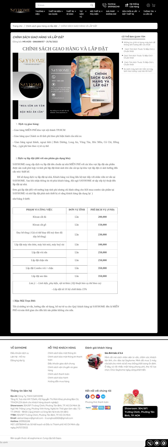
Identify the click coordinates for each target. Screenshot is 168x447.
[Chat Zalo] (163, 443)
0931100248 (24, 421)
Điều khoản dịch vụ (19, 353)
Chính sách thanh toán (58, 374)
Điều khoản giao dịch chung (61, 363)
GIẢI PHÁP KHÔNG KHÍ (111, 12)
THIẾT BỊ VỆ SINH (70, 12)
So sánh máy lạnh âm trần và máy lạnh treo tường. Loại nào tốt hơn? (138, 70)
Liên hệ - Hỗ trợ (17, 356)
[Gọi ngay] (150, 443)
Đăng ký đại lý (17, 360)
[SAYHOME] (20, 10)
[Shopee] (93, 396)
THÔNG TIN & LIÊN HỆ (148, 12)
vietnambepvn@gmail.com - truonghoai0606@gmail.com (45, 418)
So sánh (4, 442)
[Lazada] (98, 396)
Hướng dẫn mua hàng (58, 381)
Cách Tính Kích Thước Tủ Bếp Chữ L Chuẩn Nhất (139, 63)
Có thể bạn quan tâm (133, 36)
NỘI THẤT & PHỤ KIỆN (95, 12)
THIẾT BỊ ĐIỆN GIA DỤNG (55, 12)
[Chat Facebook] (157, 443)
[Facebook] (87, 396)
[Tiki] (103, 396)
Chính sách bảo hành (58, 377)
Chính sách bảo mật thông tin (62, 353)
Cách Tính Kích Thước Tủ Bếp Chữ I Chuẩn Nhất (138, 56)
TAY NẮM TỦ (81, 14)
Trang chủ (17, 26)
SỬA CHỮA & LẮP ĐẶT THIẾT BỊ (129, 12)
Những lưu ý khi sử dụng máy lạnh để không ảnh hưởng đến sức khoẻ (139, 43)
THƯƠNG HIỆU (39, 12)
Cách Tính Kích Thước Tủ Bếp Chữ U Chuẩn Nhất (139, 50)
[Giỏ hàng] (154, 5)
